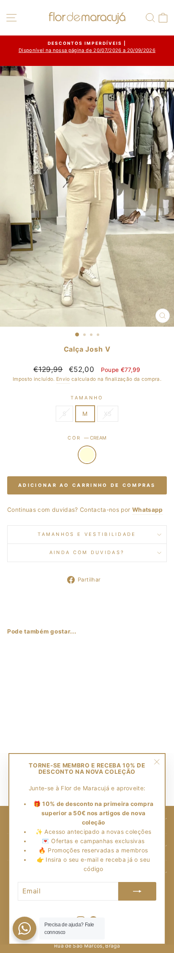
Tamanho (87, 398)
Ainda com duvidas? (87, 552)
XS (108, 413)
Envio (63, 379)
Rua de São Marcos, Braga (87, 945)
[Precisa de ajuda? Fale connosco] (24, 928)
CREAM (87, 454)
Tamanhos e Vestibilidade (87, 534)
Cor (87, 438)
